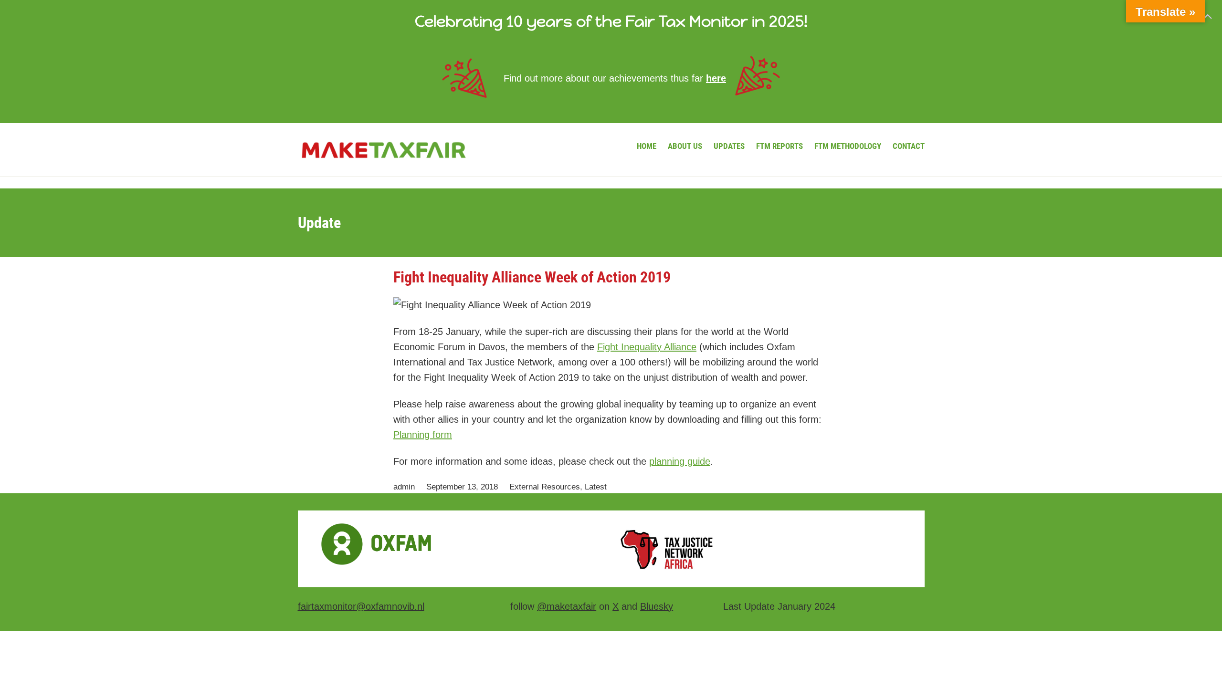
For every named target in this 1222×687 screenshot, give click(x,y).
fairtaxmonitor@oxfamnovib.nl (361, 606)
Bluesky (656, 606)
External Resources (544, 486)
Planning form (422, 434)
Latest (596, 486)
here (716, 78)
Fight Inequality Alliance (646, 347)
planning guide (679, 461)
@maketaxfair (566, 606)
